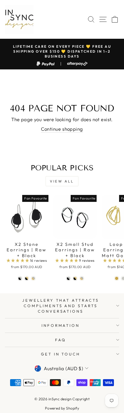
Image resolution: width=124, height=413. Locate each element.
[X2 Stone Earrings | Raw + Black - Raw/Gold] (33, 278)
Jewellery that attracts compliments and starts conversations (60, 305)
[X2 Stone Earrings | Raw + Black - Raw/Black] (20, 278)
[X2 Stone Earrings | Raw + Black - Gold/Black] (27, 278)
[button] (18, 260)
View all (62, 181)
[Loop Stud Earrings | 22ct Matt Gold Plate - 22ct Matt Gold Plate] (116, 278)
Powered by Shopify (62, 408)
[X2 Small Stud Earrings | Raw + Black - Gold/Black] (75, 278)
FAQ (60, 340)
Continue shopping (62, 129)
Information (61, 325)
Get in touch (60, 354)
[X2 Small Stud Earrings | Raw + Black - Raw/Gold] (82, 278)
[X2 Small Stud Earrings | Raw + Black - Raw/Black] (68, 278)
